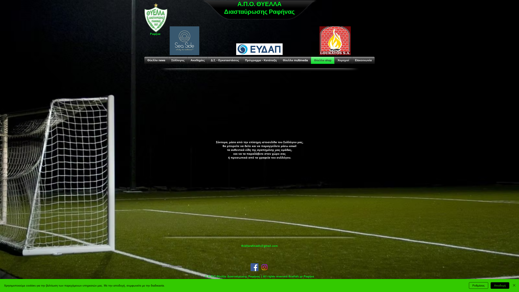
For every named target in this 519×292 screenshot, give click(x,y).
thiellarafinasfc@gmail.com (259, 245)
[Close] (514, 285)
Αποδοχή (500, 285)
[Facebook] (254, 267)
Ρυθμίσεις (478, 285)
